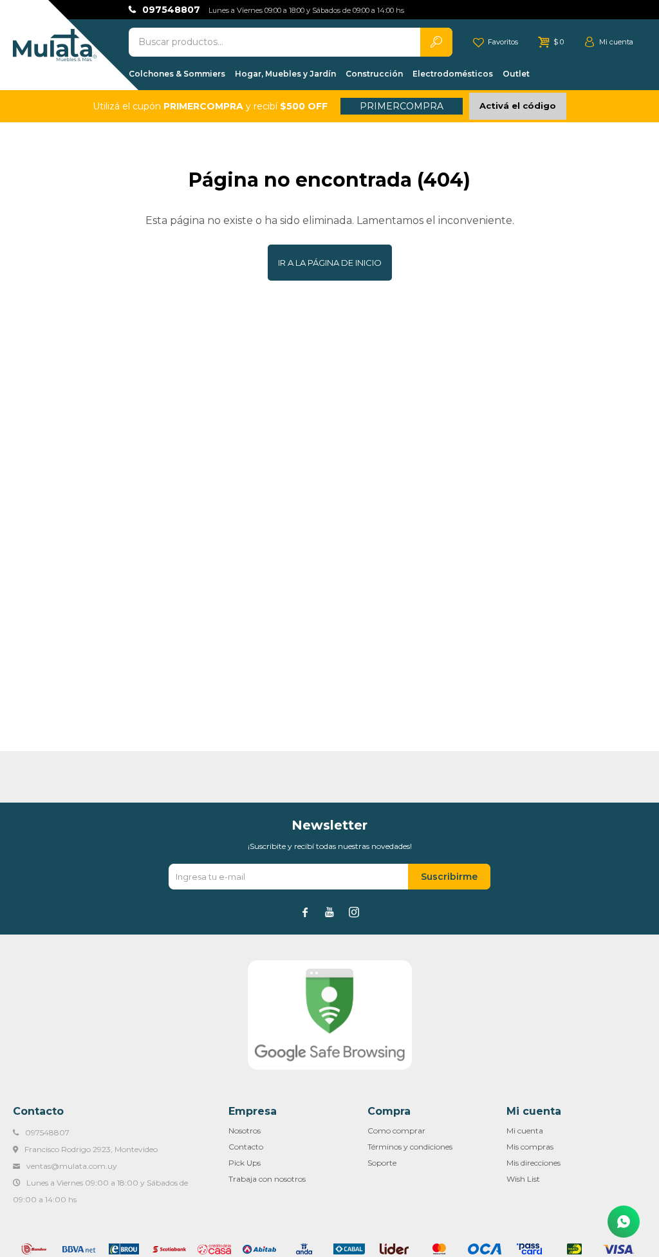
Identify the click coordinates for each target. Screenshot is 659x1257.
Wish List (523, 1179)
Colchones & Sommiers (177, 74)
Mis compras (529, 1146)
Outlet (516, 74)
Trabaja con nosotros (267, 1179)
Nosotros (244, 1130)
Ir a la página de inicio (330, 262)
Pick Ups (244, 1163)
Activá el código (517, 105)
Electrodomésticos (453, 74)
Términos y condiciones (409, 1146)
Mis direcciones (533, 1163)
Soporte (381, 1163)
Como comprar (396, 1130)
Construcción (374, 74)
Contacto (245, 1146)
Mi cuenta (524, 1130)
